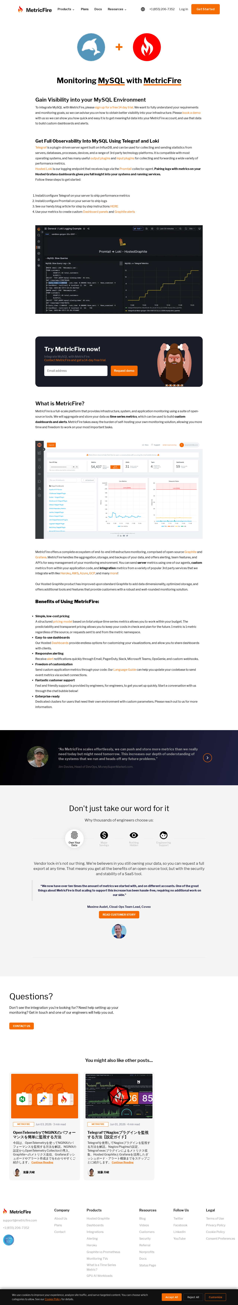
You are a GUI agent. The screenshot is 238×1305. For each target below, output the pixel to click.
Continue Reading (42, 1162)
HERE (114, 206)
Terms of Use (215, 1218)
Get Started (206, 9)
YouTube (179, 1238)
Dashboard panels (95, 212)
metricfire (23, 1124)
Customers (147, 1232)
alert (50, 659)
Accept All (171, 1297)
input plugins (125, 158)
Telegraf (41, 147)
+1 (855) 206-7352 (162, 9)
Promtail (126, 169)
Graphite (190, 552)
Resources (115, 9)
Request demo (124, 370)
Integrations (95, 1232)
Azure (84, 573)
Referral (144, 1245)
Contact (59, 1232)
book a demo (191, 113)
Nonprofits (146, 1252)
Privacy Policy (215, 1225)
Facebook (180, 1225)
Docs (98, 9)
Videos (144, 1225)
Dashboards (60, 643)
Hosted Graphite (98, 1218)
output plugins (100, 158)
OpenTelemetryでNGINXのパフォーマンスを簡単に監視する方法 (44, 1134)
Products (64, 9)
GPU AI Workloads (99, 1276)
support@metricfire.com (20, 1220)
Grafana (40, 557)
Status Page (147, 1265)
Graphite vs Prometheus (103, 1252)
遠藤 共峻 (29, 1172)
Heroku (65, 573)
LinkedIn (179, 1232)
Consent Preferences (220, 1238)
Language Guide (124, 669)
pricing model (62, 621)
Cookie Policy (215, 1232)
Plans (58, 1225)
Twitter (178, 1218)
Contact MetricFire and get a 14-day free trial (75, 360)
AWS (75, 573)
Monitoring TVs (97, 1258)
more (114, 573)
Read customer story (119, 914)
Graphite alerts (125, 212)
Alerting (92, 1238)
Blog (142, 1218)
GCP (92, 573)
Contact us (21, 1026)
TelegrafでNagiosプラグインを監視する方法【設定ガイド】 (118, 1134)
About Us (60, 1218)
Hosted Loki (43, 169)
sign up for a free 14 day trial (114, 107)
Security (145, 1238)
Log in (183, 9)
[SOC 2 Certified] (20, 1240)
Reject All (193, 1297)
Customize (215, 1297)
